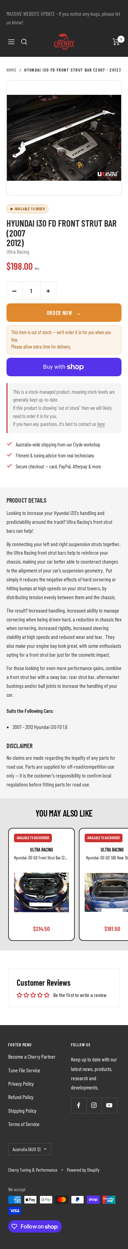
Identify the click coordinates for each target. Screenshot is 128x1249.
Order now (64, 313)
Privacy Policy (21, 1083)
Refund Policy (20, 1097)
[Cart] (116, 41)
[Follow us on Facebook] (78, 1105)
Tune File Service (24, 1070)
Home (11, 70)
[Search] (24, 42)
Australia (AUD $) (26, 1149)
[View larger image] (64, 138)
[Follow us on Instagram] (94, 1105)
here (101, 424)
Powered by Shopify (83, 1170)
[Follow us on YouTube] (109, 1105)
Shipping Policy (22, 1110)
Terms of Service (24, 1124)
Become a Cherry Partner (32, 1056)
